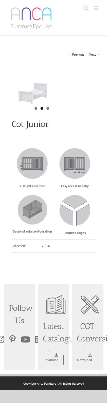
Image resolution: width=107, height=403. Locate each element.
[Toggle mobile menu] (96, 8)
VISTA (46, 246)
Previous (78, 54)
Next (92, 54)
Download (50, 360)
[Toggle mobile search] (86, 8)
